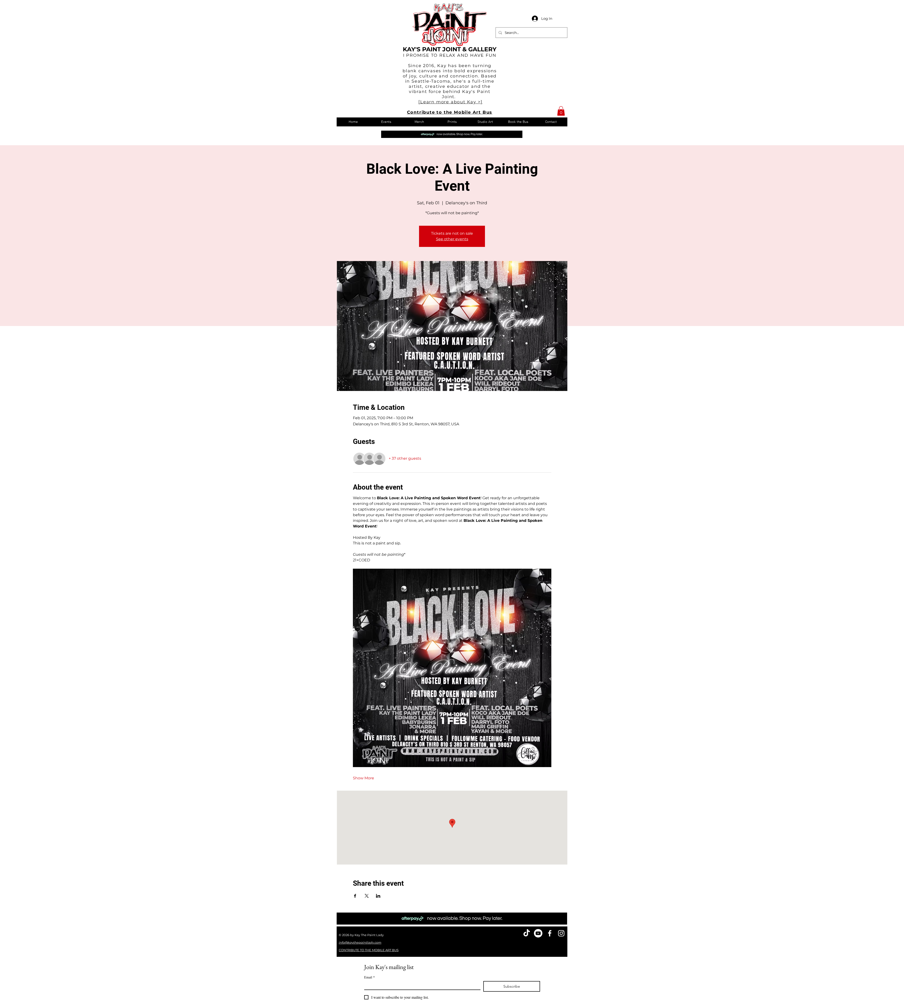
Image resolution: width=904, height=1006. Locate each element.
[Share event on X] (366, 896)
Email (369, 977)
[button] (561, 111)
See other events (452, 239)
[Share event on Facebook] (355, 896)
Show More (363, 778)
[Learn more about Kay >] (450, 102)
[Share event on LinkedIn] (378, 896)
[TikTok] (526, 933)
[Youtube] (538, 933)
